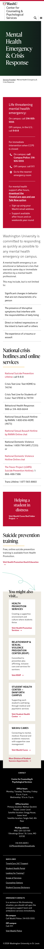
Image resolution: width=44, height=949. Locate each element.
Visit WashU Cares (20, 750)
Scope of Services (13, 878)
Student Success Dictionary (18, 888)
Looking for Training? (15, 873)
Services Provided (9, 80)
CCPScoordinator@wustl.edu (22, 846)
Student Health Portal (15, 869)
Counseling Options (14, 883)
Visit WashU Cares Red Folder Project (22, 517)
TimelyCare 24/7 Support (17, 864)
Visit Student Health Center (21, 715)
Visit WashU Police (14, 931)
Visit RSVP (16, 675)
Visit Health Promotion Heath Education (20, 562)
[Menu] (41, 11)
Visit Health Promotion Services (22, 629)
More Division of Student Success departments (20, 760)
